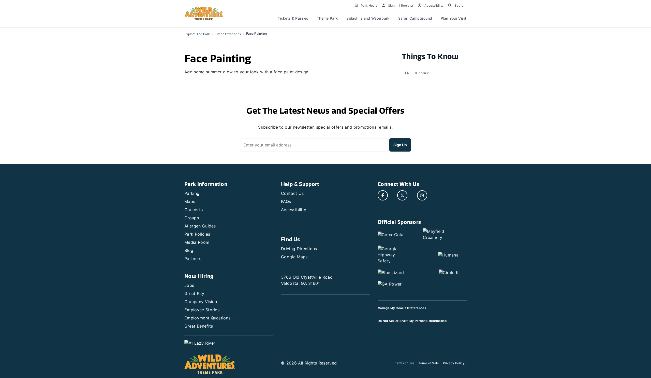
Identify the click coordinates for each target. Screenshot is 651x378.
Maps (189, 201)
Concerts (193, 209)
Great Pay (194, 293)
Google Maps (294, 256)
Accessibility (293, 209)
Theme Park (327, 18)
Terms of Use (405, 363)
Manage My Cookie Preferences (402, 308)
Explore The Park (197, 34)
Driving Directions (299, 248)
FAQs (286, 201)
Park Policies (197, 234)
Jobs (189, 285)
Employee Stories (201, 309)
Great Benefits (198, 326)
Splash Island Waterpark (367, 18)
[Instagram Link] (422, 195)
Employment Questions (207, 317)
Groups (191, 217)
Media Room (196, 242)
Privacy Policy (454, 363)
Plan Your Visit (453, 18)
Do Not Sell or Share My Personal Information (412, 321)
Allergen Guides (200, 225)
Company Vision (200, 301)
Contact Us (292, 193)
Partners (192, 258)
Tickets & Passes (293, 18)
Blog (188, 250)
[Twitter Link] (402, 195)
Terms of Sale (428, 363)
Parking (191, 193)
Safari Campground (415, 18)
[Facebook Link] (383, 195)
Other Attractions (228, 34)
